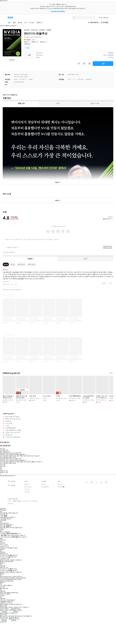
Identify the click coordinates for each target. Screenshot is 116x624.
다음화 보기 (3, 603)
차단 (15, 284)
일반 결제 (10, 561)
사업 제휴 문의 (45, 487)
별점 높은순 (21, 264)
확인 (1, 538)
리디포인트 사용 (4, 558)
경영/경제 (26, 30)
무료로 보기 (3, 548)
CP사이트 (26, 489)
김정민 (33, 42)
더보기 (111, 373)
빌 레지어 (11, 400)
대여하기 (2, 594)
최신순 (6, 264)
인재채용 (60, 487)
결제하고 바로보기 (5, 560)
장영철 (106, 400)
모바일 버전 (3, 622)
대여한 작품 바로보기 (16, 527)
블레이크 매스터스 (34, 398)
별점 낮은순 (31, 264)
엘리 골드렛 (19, 400)
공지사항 (12, 485)
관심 (28, 47)
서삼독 (26, 44)
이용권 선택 (3, 546)
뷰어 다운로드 (28, 487)
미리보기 (12, 60)
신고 (12, 284)
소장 (103, 63)
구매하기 (7, 594)
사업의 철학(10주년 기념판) (88, 397)
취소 (1, 468)
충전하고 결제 (4, 561)
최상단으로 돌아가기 (10, 475)
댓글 (104, 283)
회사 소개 (60, 484)
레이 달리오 (72, 398)
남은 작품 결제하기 (5, 527)
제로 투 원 (32, 396)
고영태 (78, 398)
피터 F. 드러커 (100, 400)
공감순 (13, 264)
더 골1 (58, 396)
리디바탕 (26, 492)
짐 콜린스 (5, 400)
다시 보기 (9, 603)
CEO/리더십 (34, 30)
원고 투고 (43, 484)
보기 (1, 587)
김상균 (42, 42)
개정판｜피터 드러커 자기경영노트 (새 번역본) (102, 397)
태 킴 (25, 42)
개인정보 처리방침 (17, 501)
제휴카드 (26, 484)
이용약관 (10, 501)
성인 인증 (2, 464)
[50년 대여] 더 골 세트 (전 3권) (21, 397)
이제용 (92, 400)
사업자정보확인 (33, 501)
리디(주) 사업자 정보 (13, 498)
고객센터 (12, 481)
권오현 (44, 398)
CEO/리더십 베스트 (8, 413)
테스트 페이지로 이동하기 (58, 11)
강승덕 (25, 400)
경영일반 (48, 30)
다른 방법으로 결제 (5, 519)
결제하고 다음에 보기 (16, 560)
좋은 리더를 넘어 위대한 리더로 (8, 397)
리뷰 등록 (107, 247)
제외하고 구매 (4, 471)
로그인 (103, 17)
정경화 (111, 398)
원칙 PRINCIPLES (75, 396)
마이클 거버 (86, 400)
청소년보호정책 (25, 501)
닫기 (4, 587)
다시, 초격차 (47, 396)
